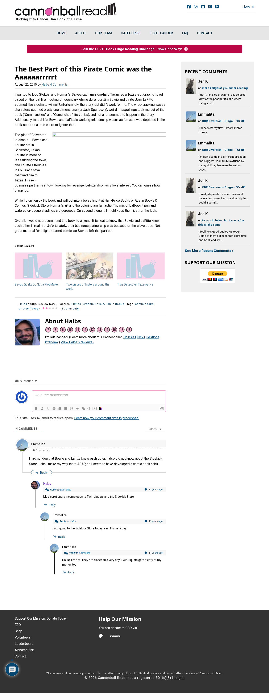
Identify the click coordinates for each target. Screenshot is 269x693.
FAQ (18, 625)
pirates (24, 308)
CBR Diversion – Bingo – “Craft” (223, 121)
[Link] (83, 408)
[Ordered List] (60, 408)
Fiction (76, 304)
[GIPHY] (101, 408)
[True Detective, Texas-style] (140, 266)
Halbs (47, 483)
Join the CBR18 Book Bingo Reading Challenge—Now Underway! (132, 49)
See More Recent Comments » (209, 251)
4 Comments (59, 84)
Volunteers (23, 637)
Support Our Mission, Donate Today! (41, 618)
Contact (20, 656)
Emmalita (38, 444)
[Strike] (54, 408)
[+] (94, 408)
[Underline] (48, 408)
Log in (249, 6)
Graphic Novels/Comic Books (103, 304)
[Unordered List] (66, 408)
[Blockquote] (72, 408)
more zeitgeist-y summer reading (225, 88)
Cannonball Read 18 (66, 8)
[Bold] (36, 408)
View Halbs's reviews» (77, 342)
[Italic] (42, 408)
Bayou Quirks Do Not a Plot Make (36, 284)
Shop (18, 631)
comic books (144, 304)
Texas (34, 308)
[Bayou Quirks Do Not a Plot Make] (38, 266)
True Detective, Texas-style (135, 284)
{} (88, 408)
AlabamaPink (24, 650)
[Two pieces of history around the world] (89, 266)
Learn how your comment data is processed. (106, 418)
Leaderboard (24, 644)
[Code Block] (77, 408)
